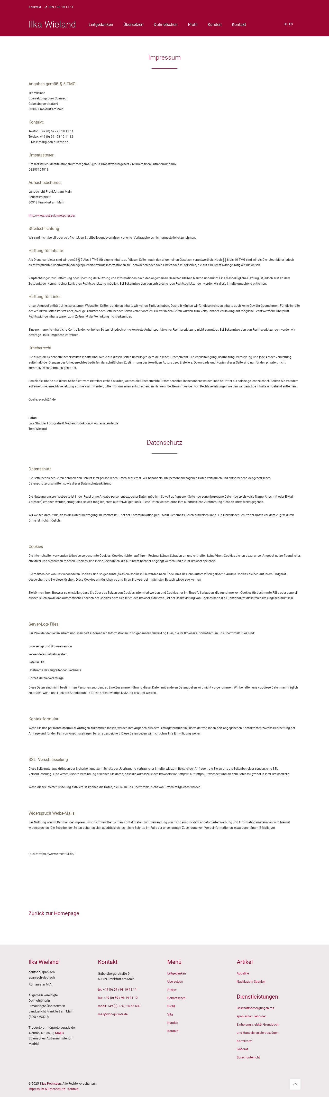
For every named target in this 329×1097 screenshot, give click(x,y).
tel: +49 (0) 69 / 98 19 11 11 (117, 989)
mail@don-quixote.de (112, 1014)
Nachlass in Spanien (251, 981)
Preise (171, 990)
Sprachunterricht (248, 1057)
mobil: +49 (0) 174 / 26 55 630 (119, 1006)
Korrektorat (244, 1041)
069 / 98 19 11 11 (61, 7)
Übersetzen (175, 981)
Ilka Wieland (52, 24)
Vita (170, 1014)
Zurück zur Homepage (54, 913)
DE (286, 24)
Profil (171, 1006)
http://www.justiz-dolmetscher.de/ (52, 215)
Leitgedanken (176, 973)
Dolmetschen (176, 998)
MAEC (59, 1033)
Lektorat (242, 1049)
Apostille (243, 973)
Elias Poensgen (50, 1083)
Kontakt (172, 1031)
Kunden (172, 1023)
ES (291, 24)
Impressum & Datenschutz (47, 1089)
